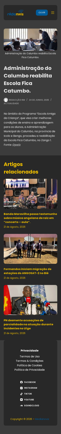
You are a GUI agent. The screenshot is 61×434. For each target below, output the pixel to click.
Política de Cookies (29, 365)
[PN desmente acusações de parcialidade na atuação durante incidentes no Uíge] (30, 300)
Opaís (16, 145)
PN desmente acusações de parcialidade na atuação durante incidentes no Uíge (28, 324)
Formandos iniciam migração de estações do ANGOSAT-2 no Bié (27, 271)
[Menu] (52, 12)
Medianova (42, 419)
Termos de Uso (30, 356)
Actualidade (11, 103)
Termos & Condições (29, 361)
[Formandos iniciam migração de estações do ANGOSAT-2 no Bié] (30, 249)
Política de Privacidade (29, 370)
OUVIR (41, 12)
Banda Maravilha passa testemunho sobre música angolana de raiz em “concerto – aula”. (30, 218)
